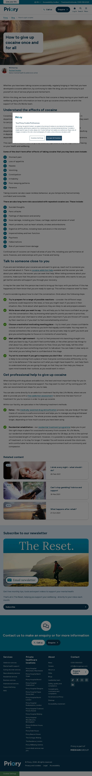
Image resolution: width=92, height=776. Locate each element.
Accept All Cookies (54, 138)
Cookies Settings (37, 138)
